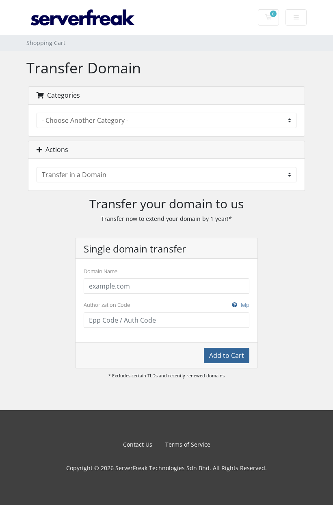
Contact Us (137, 444)
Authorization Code (166, 304)
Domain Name (100, 271)
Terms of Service (187, 444)
